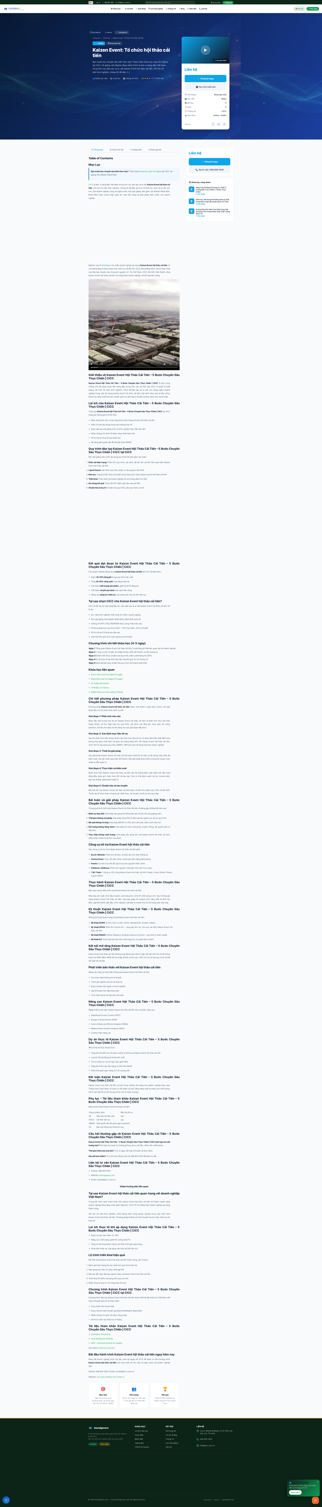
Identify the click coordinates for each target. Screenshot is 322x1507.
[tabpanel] (134, 782)
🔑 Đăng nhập (215, 3)
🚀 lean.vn (108, 32)
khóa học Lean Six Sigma (150, 171)
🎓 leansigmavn (121, 32)
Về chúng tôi (171, 1431)
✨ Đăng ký (228, 3)
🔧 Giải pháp (141, 9)
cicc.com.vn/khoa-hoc (106, 1377)
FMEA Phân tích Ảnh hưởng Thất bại (107, 692)
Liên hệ (169, 1447)
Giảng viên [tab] (137, 150)
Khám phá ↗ (295, 1492)
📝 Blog (181, 9)
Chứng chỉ (170, 1439)
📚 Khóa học (116, 9)
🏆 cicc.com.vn (95, 32)
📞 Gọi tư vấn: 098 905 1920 (209, 169)
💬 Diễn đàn (191, 9)
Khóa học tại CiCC (107, 1348)
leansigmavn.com (107, 1175)
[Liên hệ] (6, 1499)
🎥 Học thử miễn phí (205, 87)
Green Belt (139, 1435)
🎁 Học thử (299, 9)
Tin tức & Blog (171, 1435)
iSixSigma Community (101, 1334)
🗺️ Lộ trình (129, 9)
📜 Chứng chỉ (170, 9)
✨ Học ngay (312, 9)
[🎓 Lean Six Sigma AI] (315, 1500)
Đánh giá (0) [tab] (155, 150)
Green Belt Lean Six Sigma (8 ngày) (106, 674)
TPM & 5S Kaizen (142, 1447)
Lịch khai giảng (172, 1443)
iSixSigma (106, 265)
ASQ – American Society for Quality (106, 1343)
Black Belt (139, 1439)
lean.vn (121, 1377)
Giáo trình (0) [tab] (118, 150)
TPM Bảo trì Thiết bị (100, 688)
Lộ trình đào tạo (141, 1431)
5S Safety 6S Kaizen (100, 683)
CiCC (91, 184)
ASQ (138, 268)
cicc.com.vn (207, 1500)
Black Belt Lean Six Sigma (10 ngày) (107, 679)
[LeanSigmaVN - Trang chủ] (13, 8)
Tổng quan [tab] (98, 150)
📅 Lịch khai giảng (155, 9)
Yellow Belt (139, 1443)
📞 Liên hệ (203, 9)
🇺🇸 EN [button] (98, 3)
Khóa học (106, 38)
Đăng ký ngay (207, 78)
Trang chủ (96, 38)
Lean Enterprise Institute (102, 1338)
